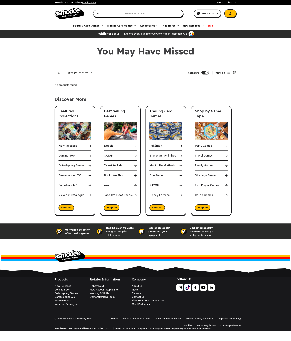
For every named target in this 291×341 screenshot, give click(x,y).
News (220, 2)
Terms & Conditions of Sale (136, 318)
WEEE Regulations (206, 325)
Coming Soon (89, 2)
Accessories (147, 25)
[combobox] (138, 13)
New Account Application (104, 289)
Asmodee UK (69, 318)
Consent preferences (231, 325)
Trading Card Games (120, 25)
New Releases (191, 25)
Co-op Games (204, 195)
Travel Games (204, 155)
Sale (210, 25)
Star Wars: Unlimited (162, 155)
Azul (106, 185)
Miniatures (169, 25)
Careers (136, 293)
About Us (231, 2)
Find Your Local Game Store (148, 300)
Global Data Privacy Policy (168, 318)
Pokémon (155, 145)
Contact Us (138, 296)
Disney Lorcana (159, 195)
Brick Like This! (113, 175)
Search (114, 318)
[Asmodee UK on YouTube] (203, 287)
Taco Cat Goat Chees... (119, 195)
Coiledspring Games (72, 165)
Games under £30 (70, 175)
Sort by (72, 72)
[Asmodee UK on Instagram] (179, 287)
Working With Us (99, 293)
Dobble (109, 145)
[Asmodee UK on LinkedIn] (211, 287)
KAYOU (154, 185)
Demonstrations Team (102, 296)
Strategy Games (206, 175)
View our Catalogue (71, 195)
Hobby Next (97, 285)
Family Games (204, 165)
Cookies (188, 325)
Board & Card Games (86, 25)
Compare (193, 72)
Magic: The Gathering (163, 165)
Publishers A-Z (179, 33)
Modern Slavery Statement (199, 318)
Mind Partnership (141, 304)
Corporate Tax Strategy (229, 318)
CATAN (108, 155)
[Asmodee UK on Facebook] (195, 287)
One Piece (156, 175)
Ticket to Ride (113, 165)
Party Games (203, 145)
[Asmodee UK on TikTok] (187, 287)
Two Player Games (207, 185)
